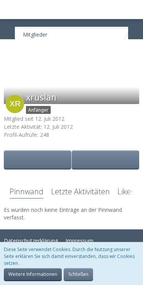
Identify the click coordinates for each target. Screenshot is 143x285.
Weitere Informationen (32, 274)
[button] (10, 9)
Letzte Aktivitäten (80, 191)
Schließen (78, 274)
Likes (125, 191)
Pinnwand (26, 191)
